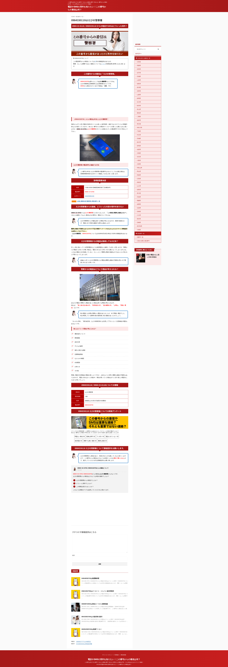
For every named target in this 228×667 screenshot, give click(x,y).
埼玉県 (139, 135)
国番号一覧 (140, 237)
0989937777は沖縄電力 (83, 641)
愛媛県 (139, 200)
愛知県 (139, 113)
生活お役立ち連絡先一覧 (143, 58)
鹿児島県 (139, 226)
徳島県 (139, 189)
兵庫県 (139, 164)
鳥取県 (139, 182)
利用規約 (117, 655)
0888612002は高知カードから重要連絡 (94, 604)
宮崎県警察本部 (89, 196)
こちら (103, 64)
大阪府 (139, 160)
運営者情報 (123, 655)
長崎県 (139, 211)
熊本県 (139, 219)
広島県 (139, 178)
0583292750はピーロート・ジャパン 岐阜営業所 (97, 591)
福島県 (139, 83)
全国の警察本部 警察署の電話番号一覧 (88, 201)
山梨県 (139, 94)
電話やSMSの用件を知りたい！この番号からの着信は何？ (114, 659)
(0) (95, 61)
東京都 (139, 124)
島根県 (139, 175)
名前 (73, 555)
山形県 (139, 80)
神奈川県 (139, 127)
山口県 (139, 186)
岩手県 (139, 72)
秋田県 (139, 69)
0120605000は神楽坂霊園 (84, 644)
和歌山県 (139, 167)
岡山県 (139, 171)
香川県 (139, 193)
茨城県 (139, 138)
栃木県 (139, 142)
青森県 (139, 65)
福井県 (139, 120)
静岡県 (139, 98)
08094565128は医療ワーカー (91, 629)
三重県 (139, 116)
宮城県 (139, 76)
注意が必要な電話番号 (143, 241)
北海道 (139, 62)
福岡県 (139, 204)
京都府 (139, 153)
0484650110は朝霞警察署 (90, 578)
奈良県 (139, 156)
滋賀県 (139, 149)
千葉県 (139, 131)
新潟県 (139, 87)
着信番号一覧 (140, 233)
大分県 (139, 215)
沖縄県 (139, 229)
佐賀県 (139, 208)
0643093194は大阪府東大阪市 (91, 616)
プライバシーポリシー (107, 655)
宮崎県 (139, 222)
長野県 (139, 91)
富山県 (139, 109)
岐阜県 (139, 105)
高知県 (139, 197)
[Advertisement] (99, 102)
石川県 (139, 102)
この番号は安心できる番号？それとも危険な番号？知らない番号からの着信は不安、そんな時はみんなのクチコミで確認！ (114, 662)
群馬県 (139, 145)
